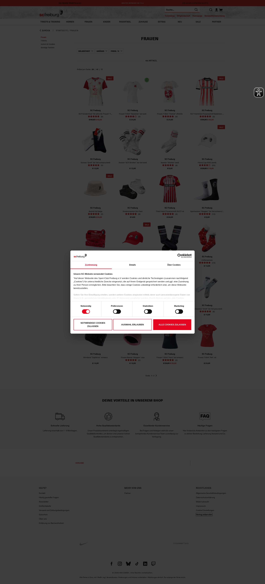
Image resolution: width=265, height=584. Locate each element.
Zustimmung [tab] (91, 265)
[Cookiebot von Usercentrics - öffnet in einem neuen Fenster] (179, 256)
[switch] (117, 311)
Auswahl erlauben (132, 324)
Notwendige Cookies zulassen (93, 324)
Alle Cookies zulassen (172, 324)
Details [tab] (132, 265)
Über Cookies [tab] (174, 265)
